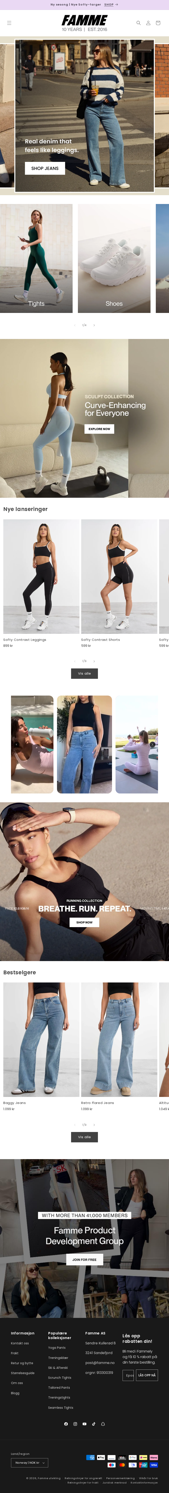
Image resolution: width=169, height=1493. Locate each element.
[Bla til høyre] (94, 325)
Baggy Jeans (14, 1103)
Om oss (17, 1383)
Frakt (14, 1353)
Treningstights (59, 1397)
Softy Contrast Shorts (100, 640)
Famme (43, 1478)
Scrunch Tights (59, 1377)
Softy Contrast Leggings (24, 640)
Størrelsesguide (23, 1373)
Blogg (15, 1393)
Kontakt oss (20, 1343)
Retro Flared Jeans (97, 1103)
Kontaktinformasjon (144, 1482)
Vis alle (84, 673)
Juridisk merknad (115, 1482)
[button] (9, 23)
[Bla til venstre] (75, 325)
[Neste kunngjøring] (160, 5)
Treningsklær (58, 1358)
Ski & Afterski (58, 1368)
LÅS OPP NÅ (147, 1375)
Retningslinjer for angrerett (83, 1478)
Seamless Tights (60, 1407)
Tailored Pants (59, 1387)
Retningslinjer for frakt (83, 1482)
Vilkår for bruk (148, 1478)
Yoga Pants (57, 1347)
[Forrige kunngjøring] (8, 5)
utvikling (55, 1478)
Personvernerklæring (120, 1478)
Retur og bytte (22, 1363)
